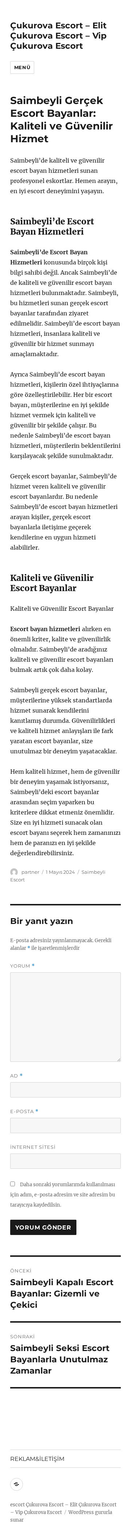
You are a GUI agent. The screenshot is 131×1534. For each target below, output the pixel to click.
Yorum (22, 966)
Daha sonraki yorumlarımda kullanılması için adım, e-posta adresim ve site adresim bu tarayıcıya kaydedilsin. (62, 1195)
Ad (16, 1076)
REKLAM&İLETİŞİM (37, 1458)
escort (17, 1505)
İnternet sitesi (33, 1147)
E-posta (24, 1111)
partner (30, 872)
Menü (22, 67)
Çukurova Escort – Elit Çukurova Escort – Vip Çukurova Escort (58, 35)
